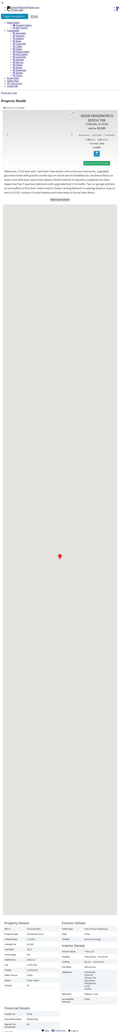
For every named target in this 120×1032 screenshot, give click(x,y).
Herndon (19, 59)
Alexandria (20, 33)
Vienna (18, 75)
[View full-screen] (72, 113)
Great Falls (20, 57)
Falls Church (21, 54)
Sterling (19, 73)
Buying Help (13, 78)
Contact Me (12, 86)
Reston (18, 67)
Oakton (19, 65)
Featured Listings (23, 25)
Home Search (13, 22)
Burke (18, 41)
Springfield (20, 70)
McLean (19, 62)
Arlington (19, 36)
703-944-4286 (16, 10)
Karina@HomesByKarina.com (25, 7)
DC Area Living (14, 83)
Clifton (18, 46)
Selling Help (13, 81)
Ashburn (19, 38)
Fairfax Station (22, 51)
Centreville (20, 43)
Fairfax (18, 49)
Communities (13, 30)
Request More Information (96, 163)
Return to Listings (14, 107)
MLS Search (21, 28)
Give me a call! (9, 93)
